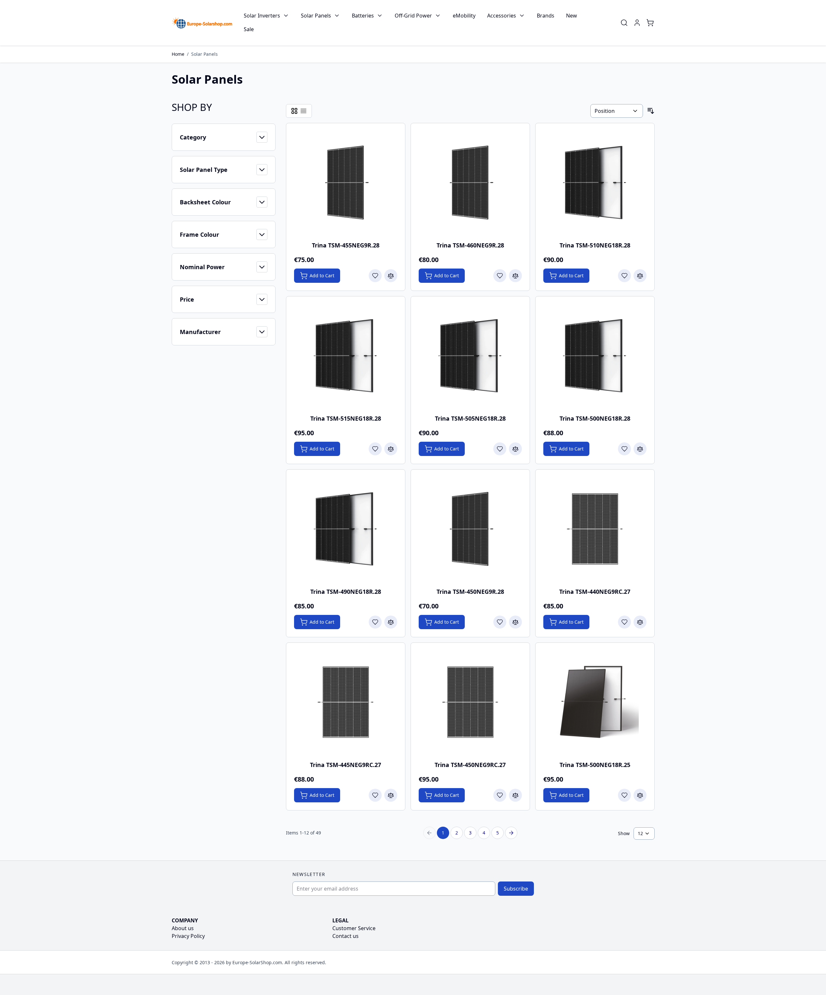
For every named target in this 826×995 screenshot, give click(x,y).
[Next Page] (511, 833)
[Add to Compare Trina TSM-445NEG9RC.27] (390, 795)
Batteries (363, 15)
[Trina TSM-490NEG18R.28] (345, 529)
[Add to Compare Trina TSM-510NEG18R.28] (640, 275)
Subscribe (516, 888)
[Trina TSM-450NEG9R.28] (470, 529)
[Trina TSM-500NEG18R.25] (595, 702)
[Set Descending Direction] (651, 111)
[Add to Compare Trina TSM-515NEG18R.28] (390, 448)
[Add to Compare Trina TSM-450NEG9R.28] (515, 622)
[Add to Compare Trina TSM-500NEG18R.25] (640, 795)
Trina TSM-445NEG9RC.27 (345, 765)
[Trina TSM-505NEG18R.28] (470, 355)
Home (178, 54)
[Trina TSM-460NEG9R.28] (470, 182)
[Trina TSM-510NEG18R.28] (595, 182)
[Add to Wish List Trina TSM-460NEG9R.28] (499, 275)
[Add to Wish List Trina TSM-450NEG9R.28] (499, 622)
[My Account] (637, 23)
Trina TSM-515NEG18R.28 (345, 418)
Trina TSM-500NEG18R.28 (595, 418)
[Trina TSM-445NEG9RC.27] (345, 702)
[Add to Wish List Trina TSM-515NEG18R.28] (375, 448)
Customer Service (354, 928)
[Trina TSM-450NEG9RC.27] (470, 702)
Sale (249, 29)
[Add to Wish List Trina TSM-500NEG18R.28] (624, 448)
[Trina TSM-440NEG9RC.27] (595, 529)
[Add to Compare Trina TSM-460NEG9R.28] (515, 275)
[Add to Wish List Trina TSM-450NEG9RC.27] (499, 795)
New (571, 15)
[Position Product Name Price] (616, 111)
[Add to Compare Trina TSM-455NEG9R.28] (390, 275)
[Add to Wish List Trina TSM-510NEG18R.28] (624, 275)
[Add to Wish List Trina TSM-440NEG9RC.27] (624, 622)
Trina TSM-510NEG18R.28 (595, 245)
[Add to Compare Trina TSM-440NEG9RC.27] (640, 622)
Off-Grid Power (413, 15)
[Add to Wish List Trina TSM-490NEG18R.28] (375, 622)
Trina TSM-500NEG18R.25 (595, 765)
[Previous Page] (429, 833)
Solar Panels (316, 15)
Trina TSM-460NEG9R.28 (470, 245)
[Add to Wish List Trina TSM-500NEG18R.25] (624, 795)
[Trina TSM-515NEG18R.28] (345, 355)
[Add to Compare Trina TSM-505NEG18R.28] (515, 448)
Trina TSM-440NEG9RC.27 (594, 591)
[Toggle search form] (624, 23)
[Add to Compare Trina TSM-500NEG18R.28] (640, 448)
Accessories (501, 15)
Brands (545, 15)
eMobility (464, 15)
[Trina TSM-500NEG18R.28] (595, 355)
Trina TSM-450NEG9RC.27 (470, 765)
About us (183, 928)
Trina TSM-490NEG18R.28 (345, 591)
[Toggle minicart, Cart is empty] (650, 23)
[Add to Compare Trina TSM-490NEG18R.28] (390, 622)
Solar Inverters (262, 15)
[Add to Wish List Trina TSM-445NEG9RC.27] (375, 795)
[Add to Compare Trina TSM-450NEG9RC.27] (515, 795)
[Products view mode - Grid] (294, 111)
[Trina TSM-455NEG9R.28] (345, 182)
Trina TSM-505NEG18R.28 (470, 418)
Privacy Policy (188, 936)
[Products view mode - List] (303, 111)
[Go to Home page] (202, 23)
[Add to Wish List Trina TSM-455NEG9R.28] (375, 275)
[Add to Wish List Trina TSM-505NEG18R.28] (499, 448)
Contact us (345, 936)
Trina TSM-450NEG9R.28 (470, 591)
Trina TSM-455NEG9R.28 (345, 245)
